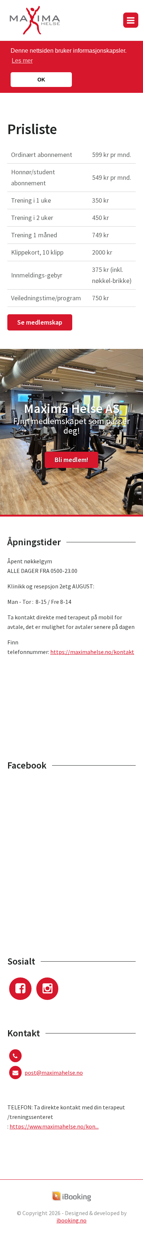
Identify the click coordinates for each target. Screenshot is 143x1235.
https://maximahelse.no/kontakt (92, 651)
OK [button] (41, 80)
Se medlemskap (39, 322)
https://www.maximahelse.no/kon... (54, 1126)
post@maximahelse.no (54, 1072)
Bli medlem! (71, 459)
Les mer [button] (22, 60)
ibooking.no (71, 1220)
